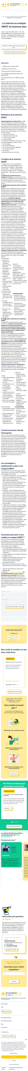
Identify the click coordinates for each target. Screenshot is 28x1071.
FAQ (2, 1007)
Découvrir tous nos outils (14, 691)
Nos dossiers (4, 1027)
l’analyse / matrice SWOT (15, 572)
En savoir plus (14, 774)
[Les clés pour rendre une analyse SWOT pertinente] (14, 803)
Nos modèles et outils (6, 1020)
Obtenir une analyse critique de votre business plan (14, 46)
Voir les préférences (14, 1064)
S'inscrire (14, 981)
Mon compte (7, 1011)
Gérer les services (13, 1053)
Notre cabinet (4, 1003)
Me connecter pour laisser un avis (14, 606)
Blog (2, 1024)
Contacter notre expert (11, 949)
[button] (26, 1039)
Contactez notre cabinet (8, 1036)
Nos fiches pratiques (6, 1017)
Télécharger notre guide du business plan (14, 52)
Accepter (14, 1057)
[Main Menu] (3, 4)
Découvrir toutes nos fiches (14, 826)
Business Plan (17, 16)
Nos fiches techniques (8, 16)
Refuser (14, 1060)
